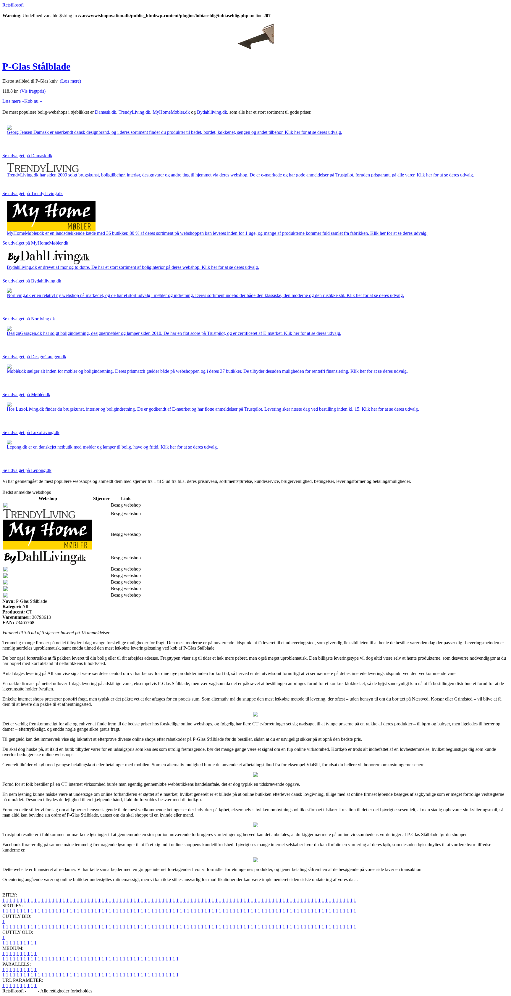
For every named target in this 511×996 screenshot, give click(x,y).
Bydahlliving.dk (212, 112)
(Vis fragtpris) (33, 91)
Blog (32, 990)
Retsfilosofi (13, 4)
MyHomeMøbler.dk (171, 112)
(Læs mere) (70, 80)
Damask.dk (105, 112)
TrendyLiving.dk (134, 112)
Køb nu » (33, 101)
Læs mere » (13, 101)
